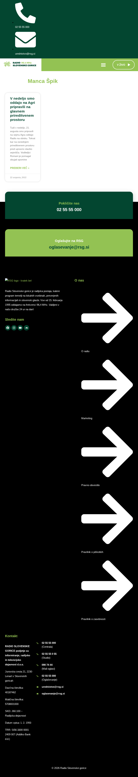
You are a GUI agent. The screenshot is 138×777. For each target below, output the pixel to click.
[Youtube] (20, 327)
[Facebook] (7, 327)
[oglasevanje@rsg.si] (37, 693)
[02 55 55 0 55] (37, 654)
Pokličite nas (69, 203)
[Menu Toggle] (103, 64)
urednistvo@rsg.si (52, 686)
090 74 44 (47, 664)
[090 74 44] (37, 665)
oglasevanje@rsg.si (53, 693)
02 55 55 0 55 (49, 653)
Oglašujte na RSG (69, 241)
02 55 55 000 (49, 642)
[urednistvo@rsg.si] (37, 687)
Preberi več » (19, 168)
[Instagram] (14, 327)
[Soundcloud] (26, 327)
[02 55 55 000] (37, 643)
